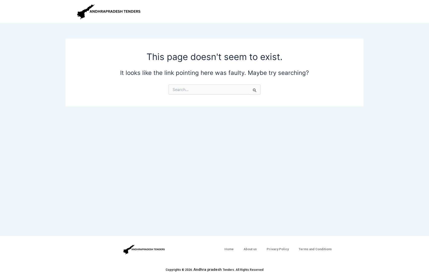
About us (250, 249)
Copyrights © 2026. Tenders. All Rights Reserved (214, 270)
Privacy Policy (278, 249)
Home (229, 249)
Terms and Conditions (315, 249)
